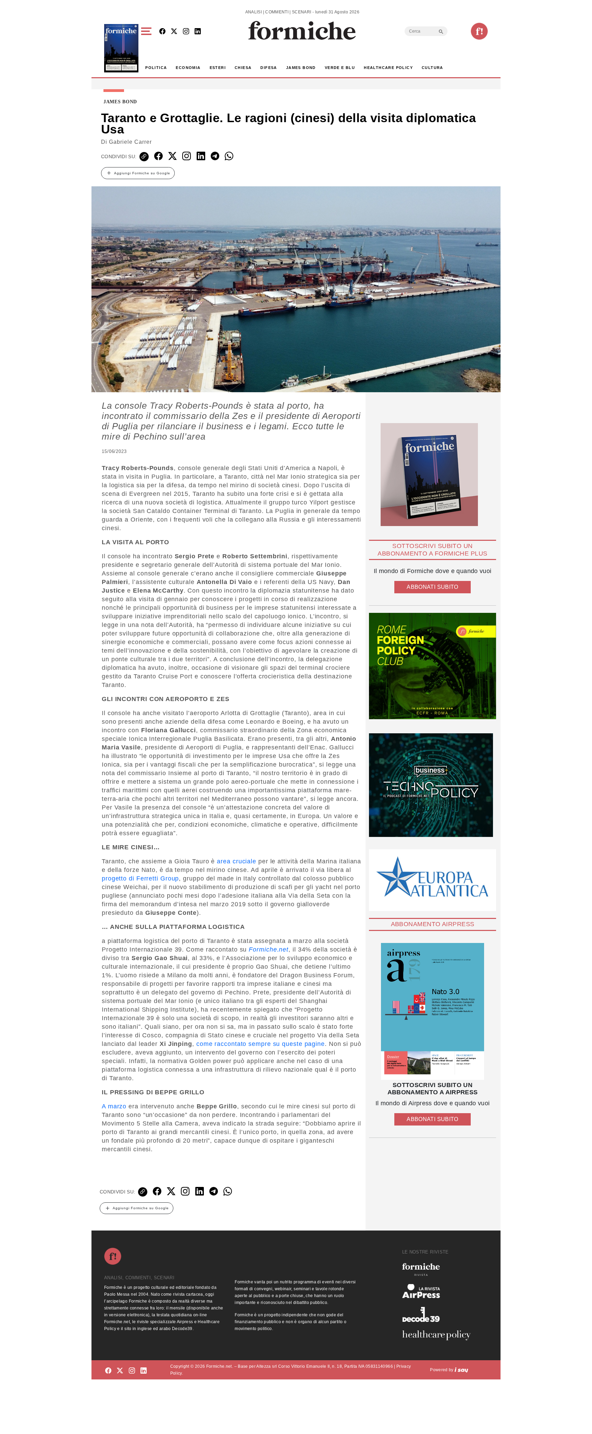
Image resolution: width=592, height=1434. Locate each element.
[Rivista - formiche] (439, 1269)
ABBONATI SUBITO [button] (432, 587)
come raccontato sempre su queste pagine (260, 1043)
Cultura (432, 68)
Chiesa (243, 68)
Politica (156, 68)
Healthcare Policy (388, 68)
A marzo (114, 1106)
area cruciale (236, 861)
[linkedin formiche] (143, 1371)
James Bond (301, 68)
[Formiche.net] (479, 31)
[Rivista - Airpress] (439, 1291)
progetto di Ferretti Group (140, 878)
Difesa (268, 68)
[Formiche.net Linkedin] (198, 32)
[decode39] (439, 1314)
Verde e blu (340, 68)
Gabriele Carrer (130, 142)
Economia (188, 68)
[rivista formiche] (432, 1011)
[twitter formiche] (120, 1371)
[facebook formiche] (108, 1371)
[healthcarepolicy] (439, 1335)
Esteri (218, 68)
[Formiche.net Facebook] (162, 32)
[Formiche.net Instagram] (186, 32)
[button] (147, 48)
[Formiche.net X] (174, 32)
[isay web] (461, 1369)
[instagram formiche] (132, 1371)
